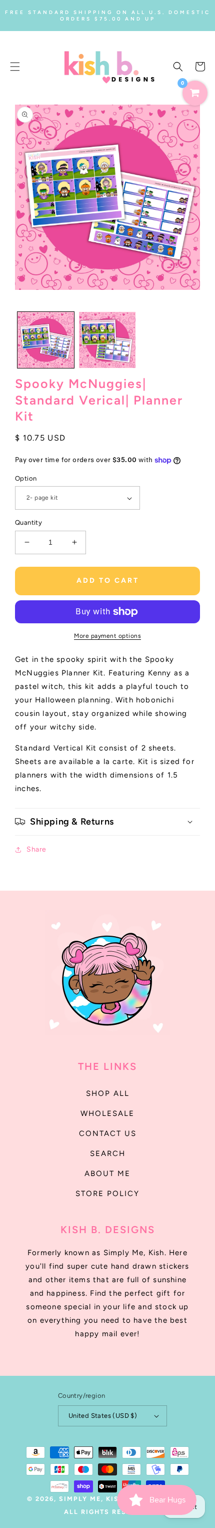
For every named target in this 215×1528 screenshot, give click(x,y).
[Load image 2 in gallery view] (107, 340)
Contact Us (107, 1133)
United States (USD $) (102, 1415)
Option (25, 478)
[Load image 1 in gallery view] (46, 340)
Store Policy (108, 1193)
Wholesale (107, 1113)
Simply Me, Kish (93, 1498)
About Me (107, 1173)
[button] (15, 67)
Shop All (108, 1093)
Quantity (28, 522)
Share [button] (36, 849)
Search (108, 1153)
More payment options (107, 635)
